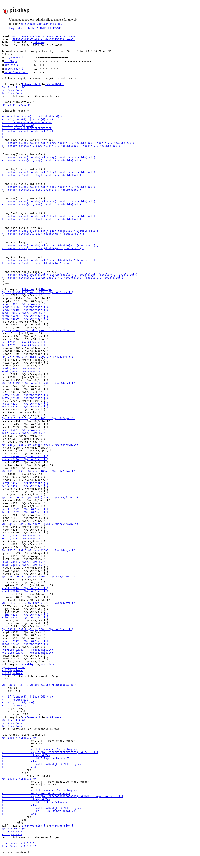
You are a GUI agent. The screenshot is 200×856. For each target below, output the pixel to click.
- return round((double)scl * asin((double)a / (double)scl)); (50, 230)
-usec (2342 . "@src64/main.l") (25, 641)
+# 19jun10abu (12, 93)
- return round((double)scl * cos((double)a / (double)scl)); (49, 201)
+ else (20, 761)
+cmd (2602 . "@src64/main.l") (24, 371)
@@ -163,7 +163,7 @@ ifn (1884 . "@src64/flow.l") (39, 471)
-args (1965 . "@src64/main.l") (25, 307)
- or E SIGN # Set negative (36, 793)
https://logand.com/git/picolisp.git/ (41, 23)
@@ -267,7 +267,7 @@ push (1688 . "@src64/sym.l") (39, 550)
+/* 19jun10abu (12, 673)
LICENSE (54, 28)
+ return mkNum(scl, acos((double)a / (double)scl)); (43, 248)
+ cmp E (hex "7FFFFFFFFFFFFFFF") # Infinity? (50, 752)
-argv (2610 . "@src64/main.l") (25, 309)
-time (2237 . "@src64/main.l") (25, 614)
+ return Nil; (16, 699)
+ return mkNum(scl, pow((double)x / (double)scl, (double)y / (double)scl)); (62, 145)
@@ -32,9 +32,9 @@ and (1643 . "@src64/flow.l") (37, 292)
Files (19, 28)
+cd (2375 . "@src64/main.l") (23, 345)
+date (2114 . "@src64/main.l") (25, 406)
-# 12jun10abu (12, 723)
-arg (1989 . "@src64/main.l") (24, 304)
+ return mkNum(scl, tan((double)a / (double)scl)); (42, 219)
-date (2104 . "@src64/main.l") (25, 403)
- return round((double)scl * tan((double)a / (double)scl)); (49, 216)
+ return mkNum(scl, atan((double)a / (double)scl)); (43, 263)
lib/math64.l (13, 57)
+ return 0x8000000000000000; (27, 122)
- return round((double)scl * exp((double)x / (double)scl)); (49, 157)
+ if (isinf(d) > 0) (18, 125)
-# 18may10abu (12, 90)
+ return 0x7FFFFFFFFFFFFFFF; (27, 128)
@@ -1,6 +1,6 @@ (13, 828)
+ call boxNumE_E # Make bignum (41, 764)
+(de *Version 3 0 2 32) (20, 846)
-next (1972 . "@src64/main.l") (25, 509)
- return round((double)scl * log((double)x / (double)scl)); (49, 172)
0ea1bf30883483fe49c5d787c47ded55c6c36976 (43, 36)
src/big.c (11, 64)
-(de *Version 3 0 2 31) (20, 843)
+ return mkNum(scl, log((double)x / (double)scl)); (42, 175)
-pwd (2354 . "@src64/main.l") (24, 561)
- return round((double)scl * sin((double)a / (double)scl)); (49, 186)
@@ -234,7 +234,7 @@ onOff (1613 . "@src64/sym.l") (40, 523)
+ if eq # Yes (26, 755)
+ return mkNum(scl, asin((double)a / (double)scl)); (43, 233)
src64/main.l (13, 68)
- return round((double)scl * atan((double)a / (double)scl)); (50, 260)
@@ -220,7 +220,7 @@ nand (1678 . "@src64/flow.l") (40, 497)
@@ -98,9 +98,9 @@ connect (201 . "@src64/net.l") (39, 383)
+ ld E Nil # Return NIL (36, 802)
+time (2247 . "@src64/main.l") (25, 617)
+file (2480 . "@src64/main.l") (25, 459)
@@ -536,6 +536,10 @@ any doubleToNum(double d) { (39, 685)
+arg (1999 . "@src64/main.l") (24, 312)
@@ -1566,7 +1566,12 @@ (19, 737)
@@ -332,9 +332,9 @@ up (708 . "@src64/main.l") (37, 629)
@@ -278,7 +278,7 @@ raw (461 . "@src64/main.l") (38, 576)
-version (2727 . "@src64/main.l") (27, 649)
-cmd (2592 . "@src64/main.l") (24, 368)
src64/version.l (16, 72)
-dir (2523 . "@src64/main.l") (24, 430)
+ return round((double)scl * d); (28, 131)
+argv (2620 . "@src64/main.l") (25, 318)
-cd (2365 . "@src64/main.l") (23, 342)
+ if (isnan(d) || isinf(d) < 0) (27, 119)
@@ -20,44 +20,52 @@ (16, 104)
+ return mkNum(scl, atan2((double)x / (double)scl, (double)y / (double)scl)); (63, 277)
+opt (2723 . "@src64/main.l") (24, 538)
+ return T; (14, 705)
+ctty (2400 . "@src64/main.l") (25, 397)
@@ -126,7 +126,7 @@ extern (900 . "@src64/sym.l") (40, 444)
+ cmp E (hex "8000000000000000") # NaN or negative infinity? (62, 796)
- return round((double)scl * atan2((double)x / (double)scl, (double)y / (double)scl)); (70, 274)
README (39, 28)
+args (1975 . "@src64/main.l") (25, 315)
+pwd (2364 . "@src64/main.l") (24, 564)
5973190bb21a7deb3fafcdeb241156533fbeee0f (43, 39)
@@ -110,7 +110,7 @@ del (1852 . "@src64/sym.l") (38, 418)
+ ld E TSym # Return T (35, 758)
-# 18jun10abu (12, 831)
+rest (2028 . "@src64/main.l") (25, 591)
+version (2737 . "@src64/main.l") (27, 652)
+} (3, 134)
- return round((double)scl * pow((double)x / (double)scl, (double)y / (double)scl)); (69, 142)
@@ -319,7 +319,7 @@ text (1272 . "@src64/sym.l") (39, 602)
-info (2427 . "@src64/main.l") (25, 482)
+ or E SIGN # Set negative (38, 811)
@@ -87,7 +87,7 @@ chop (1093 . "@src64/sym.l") (37, 356)
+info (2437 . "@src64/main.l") (25, 485)
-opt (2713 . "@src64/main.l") (24, 535)
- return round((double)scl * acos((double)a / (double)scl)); (50, 245)
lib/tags (10, 61)
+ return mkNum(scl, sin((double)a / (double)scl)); (42, 189)
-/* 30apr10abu (12, 670)
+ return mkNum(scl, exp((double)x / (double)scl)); (42, 160)
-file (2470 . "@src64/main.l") (25, 456)
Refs (27, 28)
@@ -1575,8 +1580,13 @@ (19, 778)
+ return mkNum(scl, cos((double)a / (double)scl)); (42, 204)
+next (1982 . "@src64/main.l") (25, 512)
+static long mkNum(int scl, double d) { (32, 116)
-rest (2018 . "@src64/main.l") (25, 588)
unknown (38, 42)
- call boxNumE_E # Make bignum (39, 749)
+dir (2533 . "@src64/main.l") (24, 433)
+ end (19, 767)
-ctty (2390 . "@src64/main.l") (25, 394)
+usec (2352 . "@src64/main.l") (25, 643)
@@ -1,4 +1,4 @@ (13, 87)
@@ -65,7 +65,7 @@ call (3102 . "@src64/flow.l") (38, 330)
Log (11, 28)
